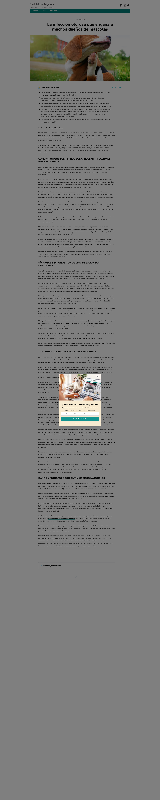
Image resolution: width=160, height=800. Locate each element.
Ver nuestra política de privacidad (80, 423)
